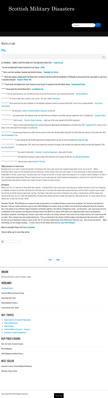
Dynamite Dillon (100, 115)
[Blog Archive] (11, 253)
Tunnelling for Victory (50, 72)
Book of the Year (39, 161)
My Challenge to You (10, 135)
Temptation (56, 98)
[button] (104, 57)
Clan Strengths (9, 147)
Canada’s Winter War (24, 79)
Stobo (43, 67)
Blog (3, 50)
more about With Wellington (66, 222)
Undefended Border (78, 84)
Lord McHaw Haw (37, 89)
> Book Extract (58, 62)
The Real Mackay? (82, 93)
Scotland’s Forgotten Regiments (46, 152)
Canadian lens (33, 127)
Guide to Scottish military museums (35, 110)
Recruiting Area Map (81, 139)
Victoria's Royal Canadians (33, 120)
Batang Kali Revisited (82, 156)
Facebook (103, 20)
